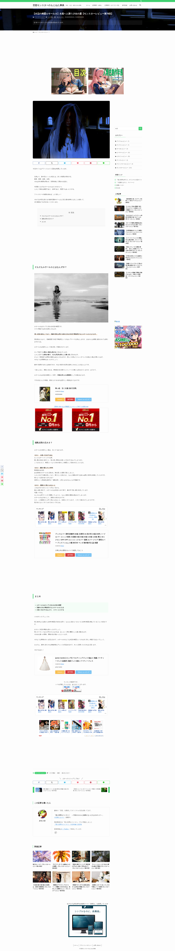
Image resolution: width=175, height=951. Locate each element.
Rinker (62, 391)
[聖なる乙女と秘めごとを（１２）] (52, 516)
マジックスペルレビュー (125, 164)
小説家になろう (59, 817)
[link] (56, 832)
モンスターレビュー (39, 17)
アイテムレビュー (123, 141)
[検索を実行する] (140, 128)
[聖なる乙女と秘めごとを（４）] (42, 516)
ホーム (76, 945)
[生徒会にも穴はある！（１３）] (92, 516)
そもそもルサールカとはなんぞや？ (53, 216)
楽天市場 (70, 399)
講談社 (39, 523)
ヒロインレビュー (123, 156)
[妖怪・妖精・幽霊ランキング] (66, 691)
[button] (39, 163)
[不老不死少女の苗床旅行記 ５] (82, 516)
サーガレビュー (122, 148)
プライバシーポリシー (86, 945)
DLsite (102, 509)
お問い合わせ (97, 945)
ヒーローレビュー (123, 152)
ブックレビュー (122, 160)
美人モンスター (60, 17)
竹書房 (69, 523)
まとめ (44, 221)
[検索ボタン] (140, 5)
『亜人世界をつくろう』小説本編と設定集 (68, 824)
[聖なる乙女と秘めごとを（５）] (102, 516)
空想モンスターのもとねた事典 (48, 5)
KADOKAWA (81, 523)
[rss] (141, 1)
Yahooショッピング (83, 399)
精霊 (55, 17)
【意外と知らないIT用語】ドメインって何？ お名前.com (71, 406)
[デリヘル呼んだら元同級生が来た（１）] (62, 516)
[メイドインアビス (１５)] (72, 516)
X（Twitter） (65, 829)
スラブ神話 (50, 17)
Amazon (59, 399)
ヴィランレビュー (123, 145)
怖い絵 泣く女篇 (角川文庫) (65, 388)
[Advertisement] (87, 53)
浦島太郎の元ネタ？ (48, 218)
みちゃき (42, 821)
